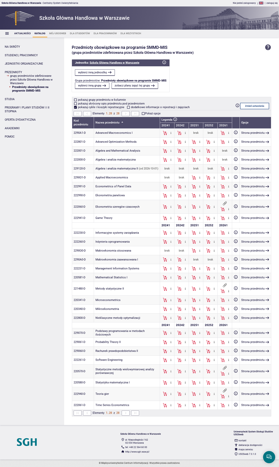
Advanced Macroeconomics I (113, 133)
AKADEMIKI (12, 128)
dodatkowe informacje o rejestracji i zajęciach (160, 107)
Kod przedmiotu (81, 122)
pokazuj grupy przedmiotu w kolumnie (101, 99)
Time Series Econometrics (112, 405)
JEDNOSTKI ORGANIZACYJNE (24, 63)
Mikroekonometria (107, 309)
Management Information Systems (117, 268)
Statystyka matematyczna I (112, 382)
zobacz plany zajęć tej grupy (132, 85)
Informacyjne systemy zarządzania (117, 232)
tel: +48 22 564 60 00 (136, 447)
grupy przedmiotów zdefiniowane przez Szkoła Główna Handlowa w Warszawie (31, 79)
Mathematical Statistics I (111, 277)
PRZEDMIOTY (13, 72)
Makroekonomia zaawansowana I (116, 259)
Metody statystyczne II (109, 288)
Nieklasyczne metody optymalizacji (117, 318)
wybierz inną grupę (89, 85)
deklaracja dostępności (250, 445)
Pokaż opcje (153, 113)
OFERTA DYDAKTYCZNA (20, 119)
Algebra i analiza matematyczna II (116, 168)
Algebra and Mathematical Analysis (117, 150)
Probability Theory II (108, 342)
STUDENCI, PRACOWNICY (21, 55)
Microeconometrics (108, 300)
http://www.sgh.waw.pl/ (137, 451)
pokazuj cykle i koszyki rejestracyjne (101, 107)
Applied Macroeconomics (111, 177)
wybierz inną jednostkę (92, 72)
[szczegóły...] (171, 133)
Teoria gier (102, 394)
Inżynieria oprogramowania (112, 241)
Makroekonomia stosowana (113, 250)
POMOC (10, 136)
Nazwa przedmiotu (107, 122)
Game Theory (103, 218)
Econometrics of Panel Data (113, 186)
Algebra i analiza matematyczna (115, 159)
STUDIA (10, 99)
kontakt (242, 440)
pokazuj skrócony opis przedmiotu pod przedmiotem (111, 103)
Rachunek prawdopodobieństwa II (116, 351)
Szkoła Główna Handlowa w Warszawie (114, 62)
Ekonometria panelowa (110, 195)
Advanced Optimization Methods (116, 141)
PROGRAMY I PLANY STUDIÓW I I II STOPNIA (27, 109)
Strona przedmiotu (253, 133)
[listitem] (22, 33)
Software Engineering (108, 360)
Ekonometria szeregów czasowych (117, 206)
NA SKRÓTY (12, 46)
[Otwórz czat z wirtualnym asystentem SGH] (269, 457)
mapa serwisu (246, 449)
